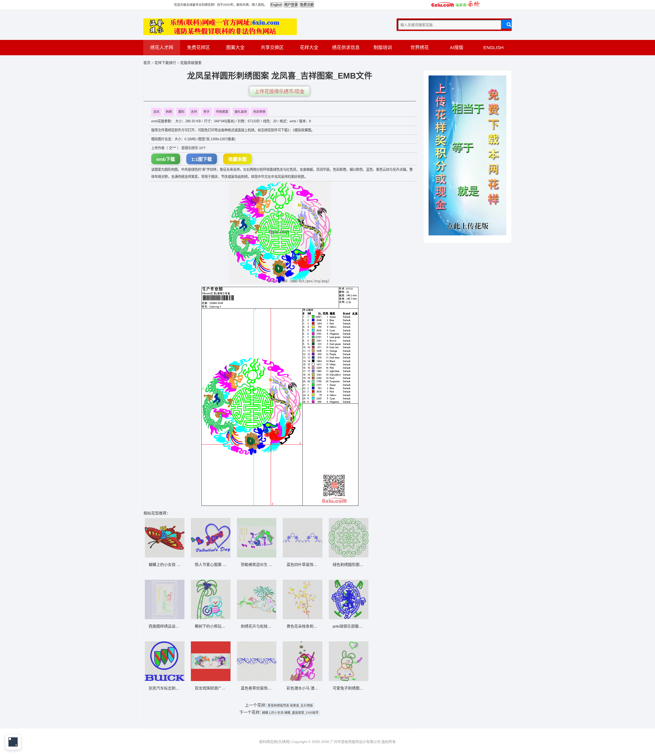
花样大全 (309, 47)
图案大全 (235, 47)
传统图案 (222, 112)
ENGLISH (493, 47)
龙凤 (156, 112)
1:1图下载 (201, 159)
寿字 (206, 112)
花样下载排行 (166, 63)
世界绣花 (419, 47)
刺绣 (169, 112)
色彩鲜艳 (259, 112)
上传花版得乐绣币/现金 (279, 91)
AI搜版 (456, 47)
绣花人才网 (161, 47)
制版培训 (383, 47)
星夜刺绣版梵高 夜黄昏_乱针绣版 (290, 705)
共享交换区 (272, 47)
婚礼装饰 (241, 112)
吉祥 (194, 112)
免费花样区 (198, 47)
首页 (146, 63)
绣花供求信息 (346, 47)
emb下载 (165, 159)
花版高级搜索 (191, 63)
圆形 (181, 112)
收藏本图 (237, 159)
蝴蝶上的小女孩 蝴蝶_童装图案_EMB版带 (290, 713)
